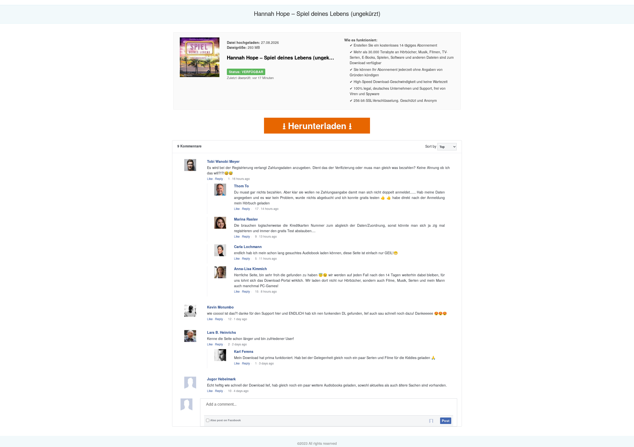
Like (210, 178)
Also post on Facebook (225, 420)
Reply (219, 178)
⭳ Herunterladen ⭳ (317, 125)
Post (445, 421)
